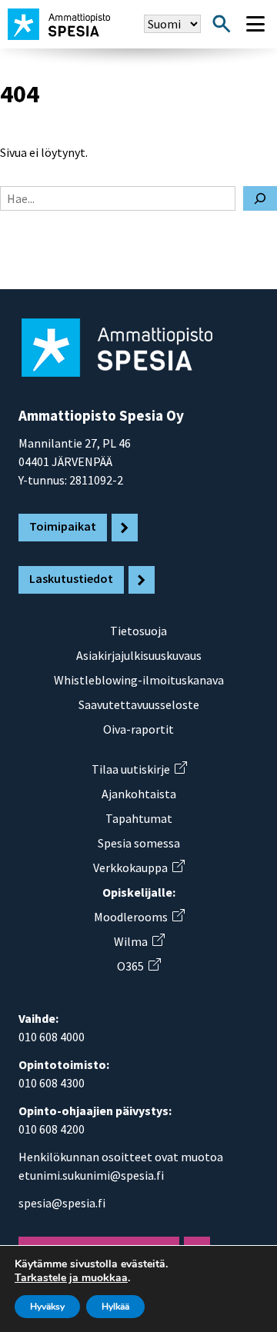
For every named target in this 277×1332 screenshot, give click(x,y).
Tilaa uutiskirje (139, 769)
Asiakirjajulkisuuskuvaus (139, 655)
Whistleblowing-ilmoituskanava (139, 680)
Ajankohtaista (139, 793)
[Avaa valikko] (255, 24)
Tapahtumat (138, 818)
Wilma (139, 941)
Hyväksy (47, 1306)
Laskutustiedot (71, 578)
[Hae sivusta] (221, 24)
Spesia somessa (139, 843)
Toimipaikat (62, 526)
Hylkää (115, 1306)
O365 (138, 966)
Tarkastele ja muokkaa (71, 1278)
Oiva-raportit (138, 729)
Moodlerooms (139, 916)
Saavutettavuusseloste (138, 704)
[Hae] (260, 198)
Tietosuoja (138, 630)
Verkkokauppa (138, 867)
